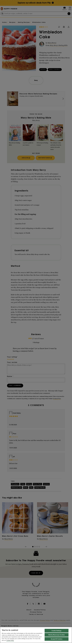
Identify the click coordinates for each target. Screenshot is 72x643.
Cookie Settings (56, 630)
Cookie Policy (10, 640)
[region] (36, 635)
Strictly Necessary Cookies (56, 635)
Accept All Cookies (56, 639)
